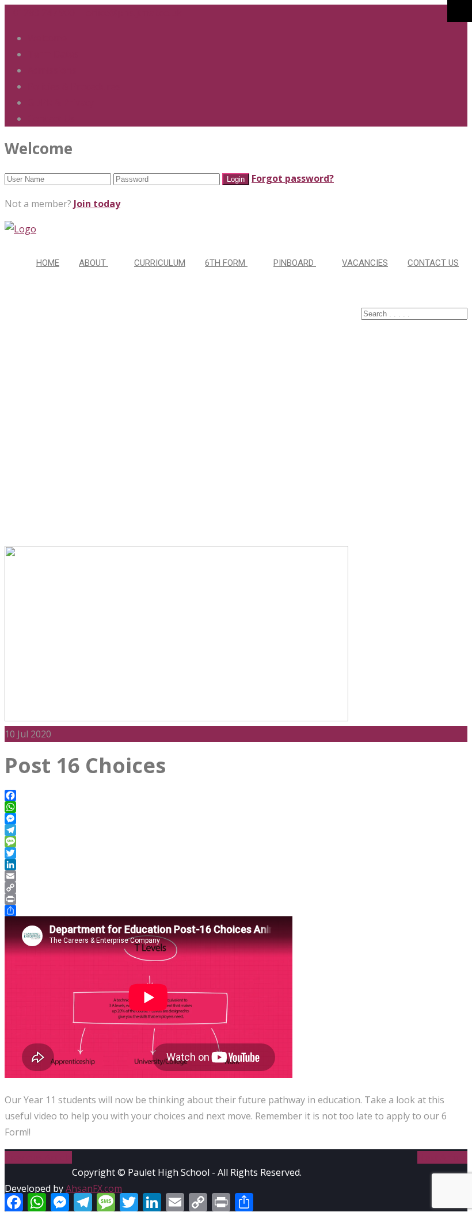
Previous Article (38, 1157)
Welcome (47, 38)
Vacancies (365, 263)
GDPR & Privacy (61, 102)
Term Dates (53, 54)
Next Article (442, 1157)
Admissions (52, 70)
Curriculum (159, 263)
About (93, 263)
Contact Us (51, 118)
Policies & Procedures (74, 86)
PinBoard (294, 263)
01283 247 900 (43, 12)
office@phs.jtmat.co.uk (132, 12)
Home (47, 263)
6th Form (226, 263)
